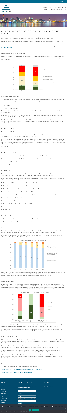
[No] (65, 408)
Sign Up (20, 403)
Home (2, 386)
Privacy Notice (4, 400)
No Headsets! (4, 404)
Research (3, 389)
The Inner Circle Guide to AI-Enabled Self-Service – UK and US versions (16, 372)
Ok (30, 410)
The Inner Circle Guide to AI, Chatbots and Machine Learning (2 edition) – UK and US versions (22, 369)
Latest (2, 387)
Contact (3, 402)
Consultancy (3, 393)
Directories (3, 391)
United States (4, 398)
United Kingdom (4, 396)
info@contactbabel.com (50, 387)
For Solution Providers (5, 395)
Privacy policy (35, 410)
